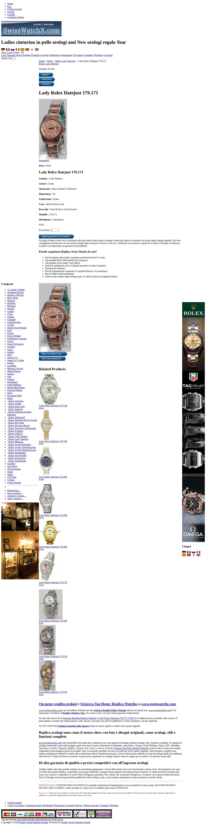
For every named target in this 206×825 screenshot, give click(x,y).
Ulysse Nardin (14, 482)
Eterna (10, 333)
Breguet (11, 300)
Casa (3, 55)
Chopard (11, 319)
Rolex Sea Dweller (17, 455)
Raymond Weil (14, 395)
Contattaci (88, 55)
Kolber (10, 363)
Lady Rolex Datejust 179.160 (53, 621)
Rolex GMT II (14, 433)
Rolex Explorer (15, 431)
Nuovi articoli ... (15, 493)
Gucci (10, 349)
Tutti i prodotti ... (15, 498)
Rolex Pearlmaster (16, 452)
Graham (11, 346)
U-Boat (10, 480)
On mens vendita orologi (58, 704)
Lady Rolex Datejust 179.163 (53, 441)
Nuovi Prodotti (23, 55)
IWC (9, 355)
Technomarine (14, 469)
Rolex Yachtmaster (16, 461)
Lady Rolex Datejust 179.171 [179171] (117, 718)
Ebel (9, 330)
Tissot (10, 471)
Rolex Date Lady (16, 406)
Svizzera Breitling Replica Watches (80, 718)
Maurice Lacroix (15, 368)
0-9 (61, 819)
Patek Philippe (14, 385)
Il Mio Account (14, 9)
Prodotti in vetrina (39, 55)
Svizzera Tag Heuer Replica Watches (109, 704)
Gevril (10, 341)
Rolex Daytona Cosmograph (21, 428)
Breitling (11, 303)
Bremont (11, 306)
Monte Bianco (14, 371)
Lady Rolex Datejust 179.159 (53, 405)
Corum (10, 325)
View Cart (6, 52)
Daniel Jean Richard (17, 327)
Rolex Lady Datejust (65, 61)
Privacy (79, 805)
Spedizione (54, 55)
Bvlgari (10, 308)
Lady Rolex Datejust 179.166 (53, 477)
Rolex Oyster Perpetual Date (21, 447)
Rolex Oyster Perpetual (19, 444)
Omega (10, 374)
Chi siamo (78, 55)
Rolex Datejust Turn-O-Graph (22, 420)
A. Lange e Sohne (16, 289)
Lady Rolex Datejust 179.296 (53, 515)
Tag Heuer (12, 466)
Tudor (10, 474)
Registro (99, 55)
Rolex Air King (15, 401)
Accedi (10, 12)
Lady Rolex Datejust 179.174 (53, 582)
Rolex (50, 61)
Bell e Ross (12, 298)
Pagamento (66, 55)
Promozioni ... (14, 490)
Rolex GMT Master (17, 436)
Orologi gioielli (14, 802)
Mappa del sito (91, 805)
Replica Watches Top (73, 713)
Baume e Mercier (15, 295)
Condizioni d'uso (33, 805)
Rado (9, 393)
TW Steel (11, 477)
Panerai (10, 379)
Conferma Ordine (15, 17)
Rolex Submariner (16, 458)
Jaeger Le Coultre (15, 360)
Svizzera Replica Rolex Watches (110, 710)
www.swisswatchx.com (158, 704)
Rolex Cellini (14, 404)
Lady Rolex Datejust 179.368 (53, 547)
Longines (11, 365)
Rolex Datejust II (16, 417)
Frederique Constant (17, 338)
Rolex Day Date (15, 423)
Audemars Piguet (15, 292)
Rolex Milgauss (15, 442)
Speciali (11, 55)
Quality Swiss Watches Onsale (33, 822)
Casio (10, 314)
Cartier (10, 311)
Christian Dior (14, 322)
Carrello (11, 14)
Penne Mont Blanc (16, 387)
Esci (9, 6)
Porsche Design (14, 390)
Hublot (10, 352)
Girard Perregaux (15, 344)
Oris (9, 376)
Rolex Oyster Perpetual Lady (21, 450)
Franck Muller (14, 336)
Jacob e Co (12, 357)
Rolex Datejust (15, 409)
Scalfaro (11, 463)
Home (10, 3)
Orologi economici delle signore (73, 726)
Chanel (10, 317)
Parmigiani (12, 382)
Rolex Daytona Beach (18, 425)
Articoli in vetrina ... (16, 496)
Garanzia (108, 55)
